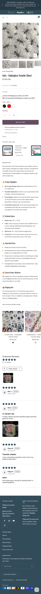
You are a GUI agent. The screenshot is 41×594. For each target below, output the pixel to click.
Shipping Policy (7, 546)
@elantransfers (7, 511)
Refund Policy (6, 542)
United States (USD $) (10, 574)
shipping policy (12, 298)
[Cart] (38, 17)
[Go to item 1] (8, 378)
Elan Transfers (7, 71)
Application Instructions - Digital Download (21, 148)
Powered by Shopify (21, 580)
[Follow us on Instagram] (9, 521)
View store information (11, 132)
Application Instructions (11, 304)
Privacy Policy (6, 539)
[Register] (32, 566)
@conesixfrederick (8, 513)
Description (6, 162)
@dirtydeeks (6, 516)
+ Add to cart (19, 155)
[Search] (7, 17)
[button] (10, 429)
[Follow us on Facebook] (4, 521)
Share (4, 136)
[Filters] (4, 369)
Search (4, 535)
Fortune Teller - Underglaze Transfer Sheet (13, 336)
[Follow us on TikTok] (4, 525)
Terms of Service (7, 549)
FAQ (18, 281)
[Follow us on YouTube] (13, 521)
